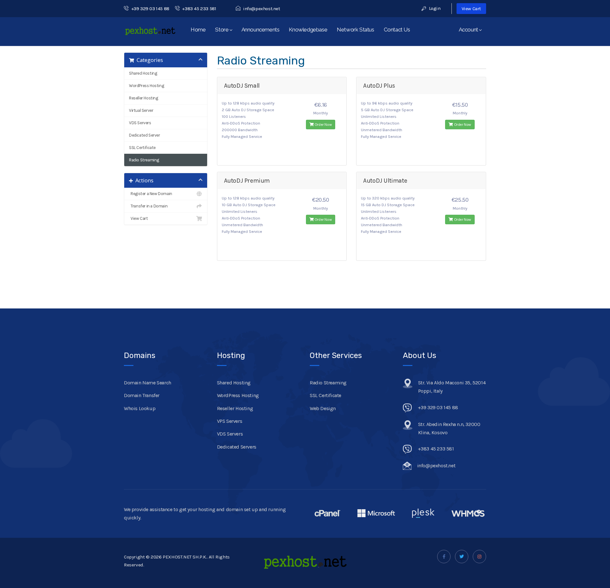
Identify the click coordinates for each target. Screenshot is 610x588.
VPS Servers (229, 421)
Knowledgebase (308, 29)
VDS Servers (140, 122)
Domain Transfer (141, 395)
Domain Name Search (147, 383)
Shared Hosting (143, 73)
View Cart (471, 8)
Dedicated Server (144, 135)
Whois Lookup (139, 408)
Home (198, 29)
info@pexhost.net (261, 8)
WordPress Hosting (146, 85)
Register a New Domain (150, 193)
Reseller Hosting (143, 98)
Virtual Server (141, 110)
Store (223, 29)
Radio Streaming (144, 160)
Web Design (323, 408)
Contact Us (397, 29)
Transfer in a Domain (148, 206)
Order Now (323, 124)
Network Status (355, 29)
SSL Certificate (142, 147)
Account (469, 29)
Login (434, 8)
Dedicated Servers (236, 447)
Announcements (260, 29)
